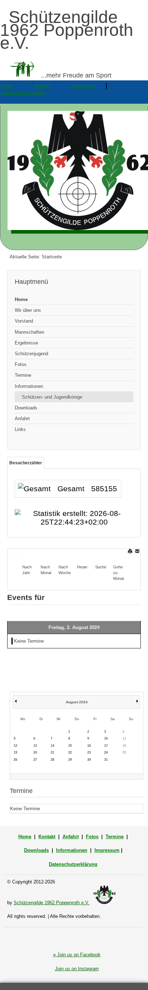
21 (52, 752)
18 (124, 745)
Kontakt (42, 86)
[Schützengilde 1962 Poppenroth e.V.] (104, 902)
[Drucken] (131, 551)
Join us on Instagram (77, 968)
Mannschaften (29, 332)
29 (70, 759)
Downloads (26, 407)
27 (35, 759)
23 (89, 752)
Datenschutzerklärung (23, 92)
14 (52, 745)
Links (20, 429)
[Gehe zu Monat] (119, 554)
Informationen (29, 386)
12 (15, 745)
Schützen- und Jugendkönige (52, 397)
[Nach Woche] (65, 554)
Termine (23, 375)
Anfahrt (22, 418)
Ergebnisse (26, 343)
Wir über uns (28, 310)
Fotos (21, 364)
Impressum (84, 86)
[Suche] (101, 554)
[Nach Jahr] (28, 554)
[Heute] (83, 554)
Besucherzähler (25, 463)
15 (70, 745)
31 (106, 759)
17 (106, 745)
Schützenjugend (31, 353)
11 (124, 738)
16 (89, 745)
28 (52, 759)
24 (106, 752)
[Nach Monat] (47, 554)
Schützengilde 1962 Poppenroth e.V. (51, 902)
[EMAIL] (138, 551)
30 (89, 759)
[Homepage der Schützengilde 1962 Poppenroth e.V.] (74, 172)
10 (106, 738)
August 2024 (77, 702)
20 (35, 752)
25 (124, 752)
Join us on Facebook (77, 954)
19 (15, 752)
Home (7, 86)
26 (15, 759)
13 (35, 745)
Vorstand (24, 321)
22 (70, 752)
